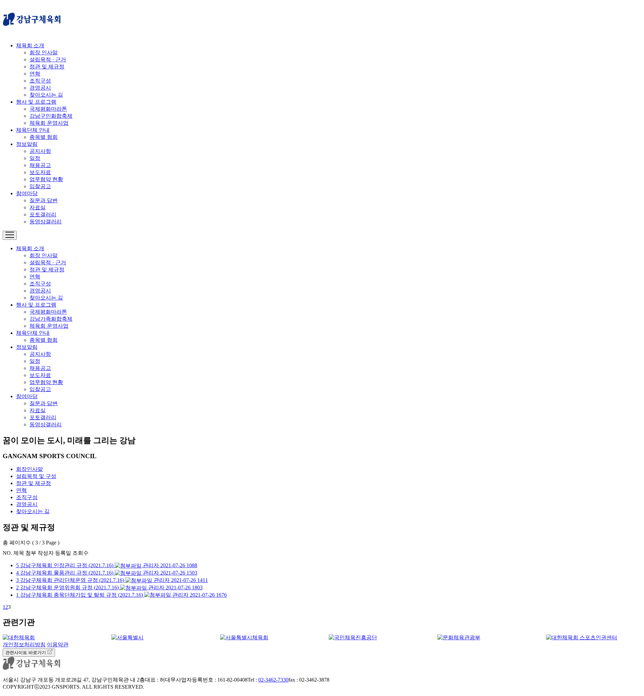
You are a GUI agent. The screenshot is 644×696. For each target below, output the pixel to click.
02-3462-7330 (273, 680)
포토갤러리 (43, 214)
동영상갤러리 (46, 221)
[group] (50, 637)
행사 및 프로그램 (36, 102)
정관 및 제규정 (47, 66)
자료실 (38, 207)
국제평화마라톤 (48, 109)
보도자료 (40, 172)
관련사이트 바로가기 (26, 652)
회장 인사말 (44, 52)
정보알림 (27, 144)
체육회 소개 (30, 45)
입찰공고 (40, 186)
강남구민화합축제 (51, 116)
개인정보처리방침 (24, 644)
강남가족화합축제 (51, 319)
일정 (35, 158)
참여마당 (27, 193)
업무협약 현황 (46, 179)
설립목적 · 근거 (48, 59)
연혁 (35, 73)
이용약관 (57, 644)
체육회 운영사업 (49, 123)
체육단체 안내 (33, 130)
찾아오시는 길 (46, 95)
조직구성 (40, 81)
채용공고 (40, 165)
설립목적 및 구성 (36, 476)
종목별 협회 (44, 137)
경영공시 (40, 88)
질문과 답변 (44, 200)
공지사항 (40, 151)
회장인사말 (29, 469)
